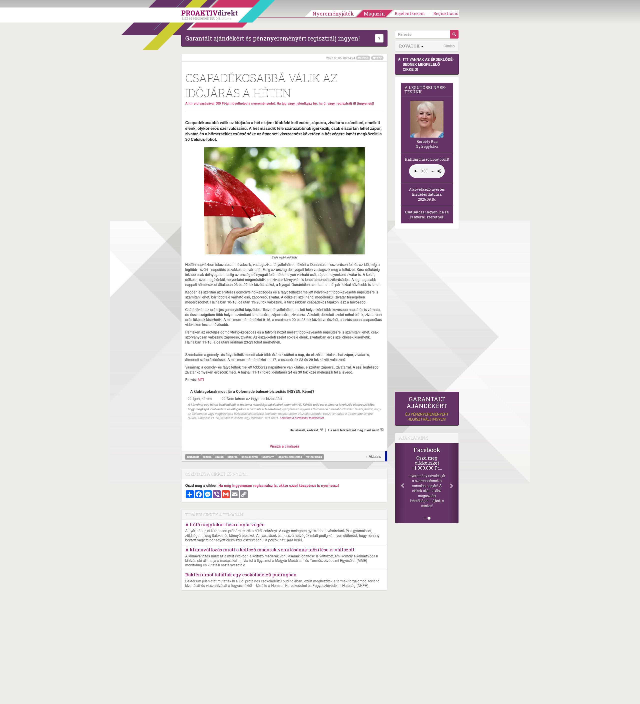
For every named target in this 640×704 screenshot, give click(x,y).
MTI (201, 379)
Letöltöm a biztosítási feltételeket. (302, 418)
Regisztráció (445, 13)
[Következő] (453, 483)
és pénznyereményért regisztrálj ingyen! (427, 409)
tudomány (268, 457)
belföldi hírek (250, 457)
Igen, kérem (202, 398)
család (219, 457)
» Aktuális (373, 456)
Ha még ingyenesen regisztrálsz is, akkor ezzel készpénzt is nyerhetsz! (278, 485)
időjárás (233, 457)
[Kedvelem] (321, 430)
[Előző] (400, 483)
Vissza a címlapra (284, 446)
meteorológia (314, 457)
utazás (207, 457)
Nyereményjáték (333, 13)
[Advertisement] (427, 312)
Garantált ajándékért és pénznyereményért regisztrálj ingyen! (272, 38)
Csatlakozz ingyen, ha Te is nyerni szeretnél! (427, 214)
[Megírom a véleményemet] (382, 430)
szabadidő (193, 457)
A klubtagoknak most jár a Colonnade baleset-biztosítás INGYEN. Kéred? (252, 391)
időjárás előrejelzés (290, 457)
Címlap (449, 46)
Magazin (374, 13)
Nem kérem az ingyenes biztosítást (254, 398)
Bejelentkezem (410, 13)
